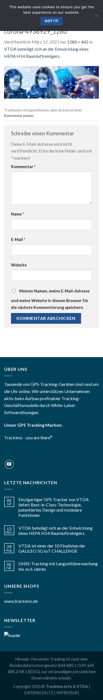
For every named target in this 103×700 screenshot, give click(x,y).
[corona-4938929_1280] (51, 81)
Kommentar (23, 166)
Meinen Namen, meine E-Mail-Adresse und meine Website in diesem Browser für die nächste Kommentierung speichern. (50, 299)
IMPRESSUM (67, 692)
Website (19, 265)
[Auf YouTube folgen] (9, 464)
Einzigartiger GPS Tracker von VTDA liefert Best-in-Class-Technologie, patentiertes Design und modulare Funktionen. (53, 507)
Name (17, 214)
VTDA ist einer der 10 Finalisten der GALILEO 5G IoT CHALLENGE (51, 548)
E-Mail (18, 239)
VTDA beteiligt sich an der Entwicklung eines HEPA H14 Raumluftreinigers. (55, 530)
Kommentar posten (19, 115)
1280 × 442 (77, 41)
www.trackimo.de (21, 601)
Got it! (52, 21)
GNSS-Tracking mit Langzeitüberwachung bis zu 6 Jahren (58, 566)
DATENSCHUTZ (38, 692)
